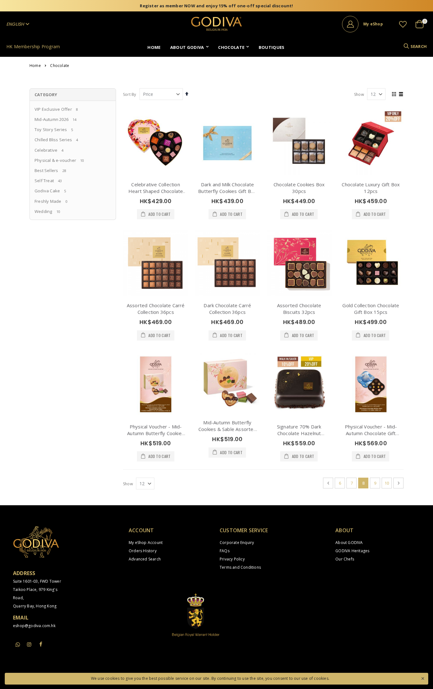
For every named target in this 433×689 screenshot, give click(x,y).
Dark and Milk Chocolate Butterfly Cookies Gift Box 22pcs (227, 191)
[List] (401, 94)
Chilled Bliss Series (53, 139)
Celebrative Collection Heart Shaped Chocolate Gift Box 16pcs (155, 191)
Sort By (129, 94)
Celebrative (46, 150)
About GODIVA (349, 542)
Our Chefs (344, 559)
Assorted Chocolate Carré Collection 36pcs (156, 308)
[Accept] (422, 678)
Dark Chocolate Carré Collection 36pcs (227, 308)
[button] (402, 24)
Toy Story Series (51, 129)
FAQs (224, 550)
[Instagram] (29, 644)
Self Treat (44, 180)
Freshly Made (48, 201)
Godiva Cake (47, 191)
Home (35, 65)
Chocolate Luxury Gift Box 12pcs (371, 187)
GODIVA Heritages (352, 550)
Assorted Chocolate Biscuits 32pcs (299, 308)
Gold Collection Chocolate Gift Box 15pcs (370, 308)
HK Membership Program (33, 46)
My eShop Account (146, 542)
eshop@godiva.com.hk (34, 625)
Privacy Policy (232, 559)
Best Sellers (46, 170)
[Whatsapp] (18, 645)
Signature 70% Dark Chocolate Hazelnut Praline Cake (299, 433)
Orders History (143, 550)
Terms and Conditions (240, 567)
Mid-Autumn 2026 (51, 119)
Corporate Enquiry (237, 542)
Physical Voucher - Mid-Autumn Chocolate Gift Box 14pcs (371, 433)
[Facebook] (40, 644)
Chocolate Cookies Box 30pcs (299, 187)
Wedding (43, 211)
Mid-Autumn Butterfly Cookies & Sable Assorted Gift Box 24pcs (227, 429)
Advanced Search (145, 559)
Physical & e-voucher (55, 160)
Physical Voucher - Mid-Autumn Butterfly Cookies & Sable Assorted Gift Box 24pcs (155, 436)
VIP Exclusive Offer (53, 109)
